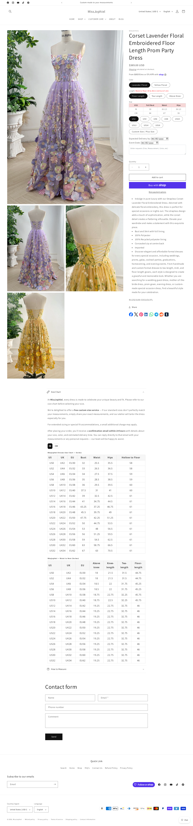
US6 (155, 119)
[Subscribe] (55, 784)
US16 (158, 125)
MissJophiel (17, 819)
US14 (146, 125)
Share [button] (134, 307)
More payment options (157, 192)
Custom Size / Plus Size (143, 131)
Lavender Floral (139, 85)
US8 (166, 119)
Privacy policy (43, 819)
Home (72, 768)
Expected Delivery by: (140, 138)
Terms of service (57, 819)
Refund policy (30, 819)
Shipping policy (71, 819)
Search (63, 768)
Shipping (132, 69)
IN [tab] (50, 446)
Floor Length (138, 96)
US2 (134, 119)
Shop (79, 768)
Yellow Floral (160, 85)
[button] (10, 11)
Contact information (87, 819)
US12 (134, 125)
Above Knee (175, 96)
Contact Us (97, 768)
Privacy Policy (126, 768)
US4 (145, 119)
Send (53, 736)
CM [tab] (56, 446)
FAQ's (87, 768)
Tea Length (157, 96)
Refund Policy (111, 768)
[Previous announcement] (62, 2)
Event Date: (135, 142)
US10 (177, 119)
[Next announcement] (131, 2)
